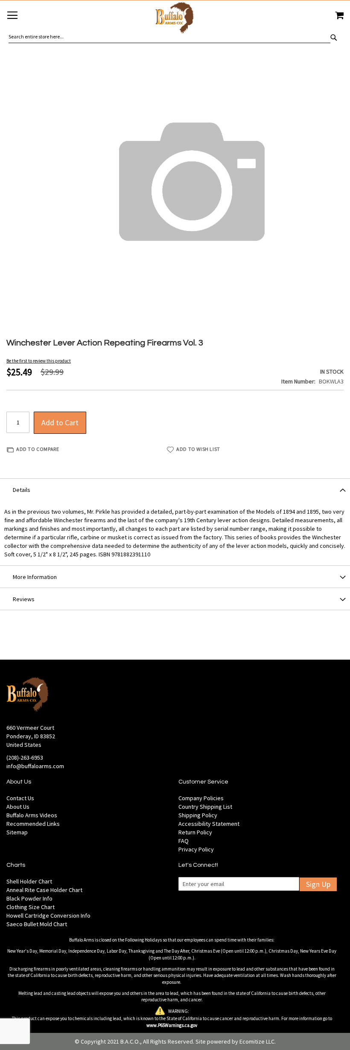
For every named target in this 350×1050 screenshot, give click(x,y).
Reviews (24, 599)
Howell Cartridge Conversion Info (48, 915)
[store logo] (175, 19)
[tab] (175, 489)
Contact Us (20, 798)
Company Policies (201, 798)
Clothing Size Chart (30, 907)
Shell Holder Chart (29, 881)
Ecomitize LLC (256, 1041)
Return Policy (195, 832)
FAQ (183, 841)
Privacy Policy (196, 849)
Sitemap (17, 832)
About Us (17, 806)
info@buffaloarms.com (35, 766)
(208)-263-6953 (24, 757)
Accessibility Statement (208, 824)
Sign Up (318, 884)
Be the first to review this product (38, 361)
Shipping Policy (197, 815)
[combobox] (169, 36)
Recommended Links (33, 824)
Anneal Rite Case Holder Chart (44, 890)
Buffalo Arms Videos (31, 815)
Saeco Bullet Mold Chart (36, 924)
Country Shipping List (205, 806)
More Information (35, 577)
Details (21, 490)
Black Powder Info (29, 898)
